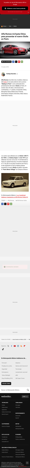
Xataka (3, 405)
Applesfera (4, 409)
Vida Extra (18, 407)
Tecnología (18, 369)
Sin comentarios (7, 61)
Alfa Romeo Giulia (22, 200)
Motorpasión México (20, 456)
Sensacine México (20, 452)
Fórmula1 (4, 363)
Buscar (27, 390)
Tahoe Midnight (6, 375)
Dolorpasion (5, 372)
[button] (12, 74)
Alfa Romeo (11, 200)
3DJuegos (18, 405)
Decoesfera (4, 439)
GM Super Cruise (20, 378)
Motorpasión (18, 426)
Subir (24, 396)
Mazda (15, 26)
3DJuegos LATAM (20, 450)
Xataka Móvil (5, 407)
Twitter (16, 62)
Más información (22, 466)
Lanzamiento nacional (21, 372)
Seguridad (4, 369)
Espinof (17, 418)
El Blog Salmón (19, 437)
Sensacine (18, 415)
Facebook (13, 62)
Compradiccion (5, 441)
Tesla (10, 26)
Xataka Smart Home (6, 412)
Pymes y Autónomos (20, 439)
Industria (18, 363)
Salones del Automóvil (22, 366)
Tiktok (3, 349)
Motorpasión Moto (20, 428)
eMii (17, 375)
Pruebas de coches (7, 366)
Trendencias (4, 437)
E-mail (22, 62)
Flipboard (19, 62)
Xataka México (5, 450)
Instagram (18, 345)
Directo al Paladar (6, 426)
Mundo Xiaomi (5, 414)
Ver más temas (6, 383)
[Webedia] (6, 397)
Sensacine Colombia (20, 454)
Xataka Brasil (5, 452)
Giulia (5, 82)
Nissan (4, 26)
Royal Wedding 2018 (7, 378)
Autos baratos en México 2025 (19, 339)
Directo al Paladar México (7, 456)
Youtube (14, 345)
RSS (21, 345)
